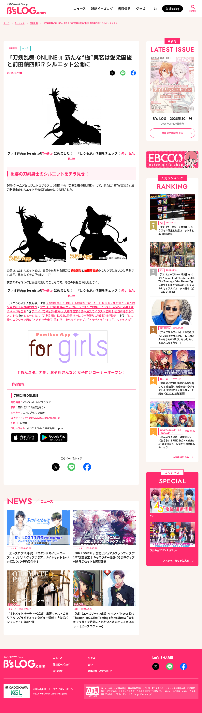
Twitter (48, 153)
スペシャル (19, 23)
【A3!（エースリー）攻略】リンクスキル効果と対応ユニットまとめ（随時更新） (176, 231)
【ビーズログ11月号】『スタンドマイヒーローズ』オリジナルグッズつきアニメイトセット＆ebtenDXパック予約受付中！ (38, 557)
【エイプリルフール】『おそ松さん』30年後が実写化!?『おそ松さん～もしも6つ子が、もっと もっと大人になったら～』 (176, 337)
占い (154, 8)
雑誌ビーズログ (102, 8)
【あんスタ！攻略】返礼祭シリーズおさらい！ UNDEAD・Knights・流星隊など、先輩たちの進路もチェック (176, 442)
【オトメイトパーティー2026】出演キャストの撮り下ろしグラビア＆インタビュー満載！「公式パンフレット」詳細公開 (37, 617)
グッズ (140, 8)
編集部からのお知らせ (100, 671)
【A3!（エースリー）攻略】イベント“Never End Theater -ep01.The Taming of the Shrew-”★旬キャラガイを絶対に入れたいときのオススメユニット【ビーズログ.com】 (103, 619)
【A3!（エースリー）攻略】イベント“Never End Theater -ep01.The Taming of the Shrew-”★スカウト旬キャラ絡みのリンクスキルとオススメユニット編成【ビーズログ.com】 (176, 283)
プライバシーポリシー (64, 689)
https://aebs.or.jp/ (143, 694)
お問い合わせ (39, 689)
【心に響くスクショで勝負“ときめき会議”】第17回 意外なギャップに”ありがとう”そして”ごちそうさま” (70, 318)
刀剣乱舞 (34, 23)
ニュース (79, 8)
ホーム (6, 23)
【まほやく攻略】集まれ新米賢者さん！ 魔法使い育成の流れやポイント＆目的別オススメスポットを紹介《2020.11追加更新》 (176, 388)
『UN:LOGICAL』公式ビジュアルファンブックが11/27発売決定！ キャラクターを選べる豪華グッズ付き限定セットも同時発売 (104, 557)
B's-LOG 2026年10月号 (172, 118)
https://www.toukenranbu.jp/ (42, 418)
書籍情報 (124, 8)
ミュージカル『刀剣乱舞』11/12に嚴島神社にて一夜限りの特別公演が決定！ (71, 315)
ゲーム (25, 48)
